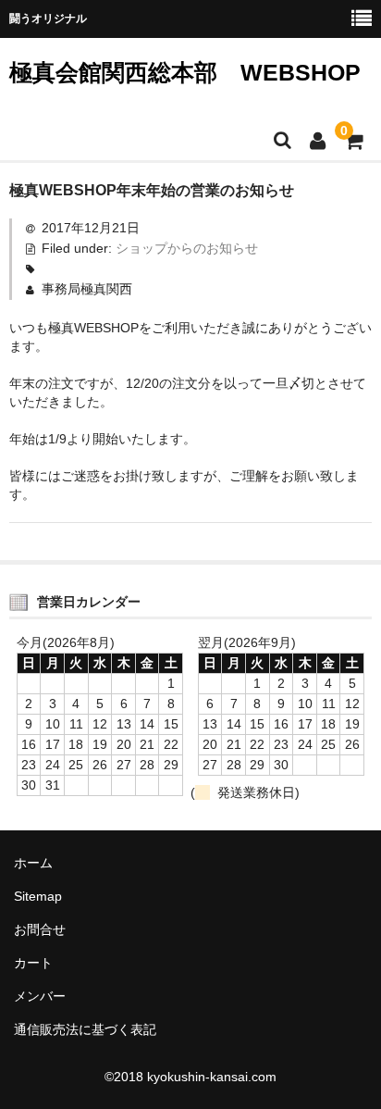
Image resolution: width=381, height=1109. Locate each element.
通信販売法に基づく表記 (85, 1029)
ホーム (33, 862)
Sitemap (38, 896)
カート (33, 962)
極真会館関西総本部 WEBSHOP (185, 72)
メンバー (40, 996)
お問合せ (40, 929)
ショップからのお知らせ (187, 248)
